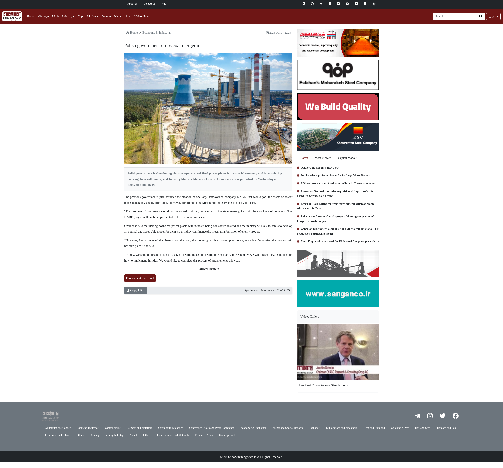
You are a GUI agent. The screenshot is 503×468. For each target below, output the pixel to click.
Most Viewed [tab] (323, 158)
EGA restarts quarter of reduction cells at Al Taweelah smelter (337, 183)
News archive (122, 16)
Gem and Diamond (374, 427)
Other (146, 435)
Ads (164, 3)
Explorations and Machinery (341, 427)
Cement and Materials (140, 427)
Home (30, 16)
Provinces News (204, 435)
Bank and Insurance (88, 427)
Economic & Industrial (140, 278)
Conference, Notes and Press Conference (211, 427)
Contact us (149, 3)
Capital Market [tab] (347, 158)
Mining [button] (42, 16)
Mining (95, 435)
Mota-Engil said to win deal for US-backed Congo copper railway (339, 241)
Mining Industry (114, 435)
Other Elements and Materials (172, 435)
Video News (142, 16)
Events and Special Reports (287, 427)
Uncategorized (227, 435)
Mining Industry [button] (62, 16)
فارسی (493, 16)
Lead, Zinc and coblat (57, 435)
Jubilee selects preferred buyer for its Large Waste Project (335, 175)
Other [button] (105, 16)
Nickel (133, 435)
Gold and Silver (400, 427)
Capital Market (113, 427)
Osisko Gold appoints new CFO (319, 167)
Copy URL (136, 290)
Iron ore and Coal (447, 427)
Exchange (314, 427)
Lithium (80, 435)
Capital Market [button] (87, 16)
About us (132, 3)
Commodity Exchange (170, 427)
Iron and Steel (423, 427)
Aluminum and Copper (58, 427)
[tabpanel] (338, 204)
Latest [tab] (304, 158)
